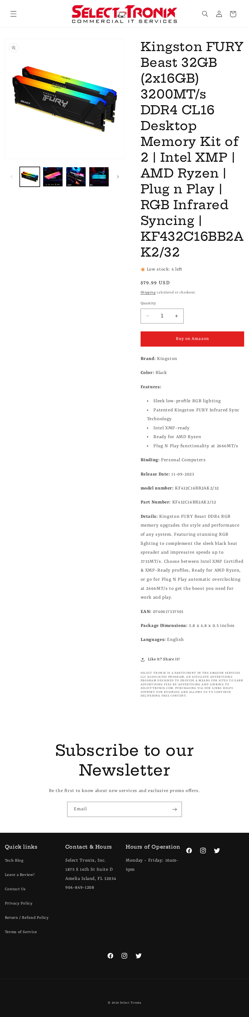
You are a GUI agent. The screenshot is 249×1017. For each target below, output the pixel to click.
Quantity (148, 303)
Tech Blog (14, 860)
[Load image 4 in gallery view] (99, 177)
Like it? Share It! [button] (164, 659)
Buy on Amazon (192, 339)
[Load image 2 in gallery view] (53, 177)
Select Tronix (130, 1003)
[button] (13, 14)
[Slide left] (11, 177)
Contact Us (15, 889)
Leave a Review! (20, 875)
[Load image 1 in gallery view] (30, 177)
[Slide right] (117, 177)
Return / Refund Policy (27, 917)
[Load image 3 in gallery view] (76, 177)
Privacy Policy (19, 903)
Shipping (148, 292)
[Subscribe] (175, 809)
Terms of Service (21, 932)
